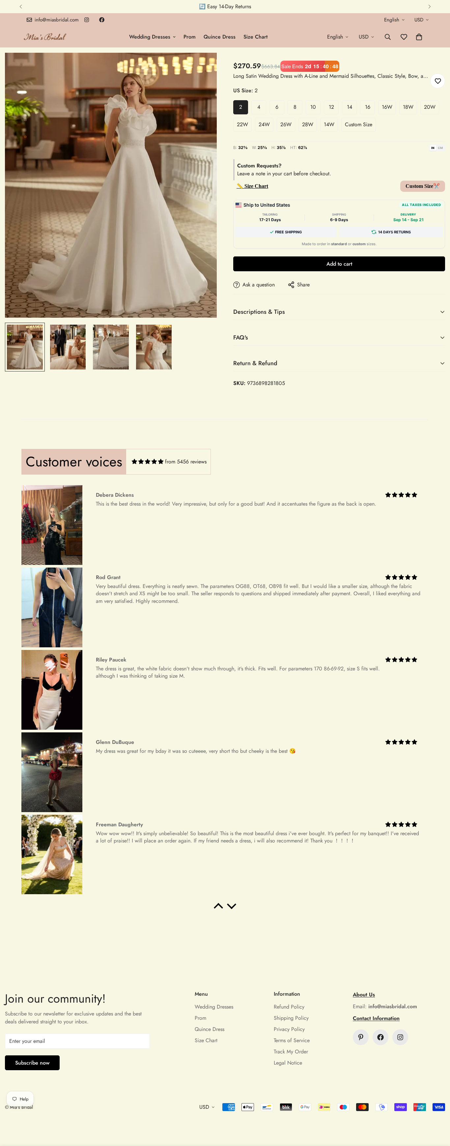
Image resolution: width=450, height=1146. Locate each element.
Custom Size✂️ (423, 186)
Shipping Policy (291, 1018)
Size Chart (255, 37)
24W (264, 124)
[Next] (429, 6)
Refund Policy (289, 1007)
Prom (189, 37)
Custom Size (358, 124)
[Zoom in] (202, 66)
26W (286, 124)
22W (242, 124)
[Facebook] (101, 19)
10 (313, 107)
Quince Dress (220, 37)
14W (329, 124)
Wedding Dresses (149, 37)
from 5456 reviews (186, 461)
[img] (147, 461)
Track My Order (291, 1051)
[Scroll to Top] (437, 1110)
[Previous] (20, 6)
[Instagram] (86, 19)
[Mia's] (45, 36)
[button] (419, 36)
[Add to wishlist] (437, 80)
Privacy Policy (289, 1029)
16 (367, 107)
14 (349, 107)
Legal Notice (288, 1063)
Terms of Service (292, 1040)
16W (387, 107)
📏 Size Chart (252, 186)
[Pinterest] (361, 1037)
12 (331, 107)
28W (307, 124)
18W (408, 107)
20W (430, 107)
